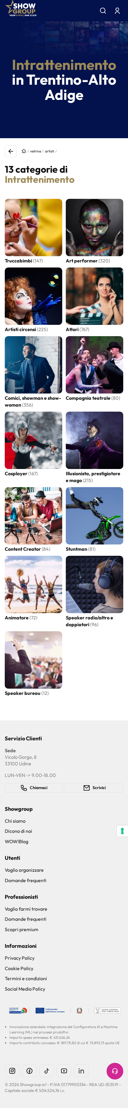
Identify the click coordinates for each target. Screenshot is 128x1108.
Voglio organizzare (24, 870)
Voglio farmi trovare (26, 909)
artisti (49, 151)
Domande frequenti (25, 880)
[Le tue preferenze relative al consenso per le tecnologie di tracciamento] (122, 831)
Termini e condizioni (26, 978)
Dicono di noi (18, 831)
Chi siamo (15, 821)
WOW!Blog (16, 841)
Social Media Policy (25, 989)
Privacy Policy (20, 958)
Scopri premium (21, 929)
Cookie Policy (19, 968)
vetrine (35, 151)
